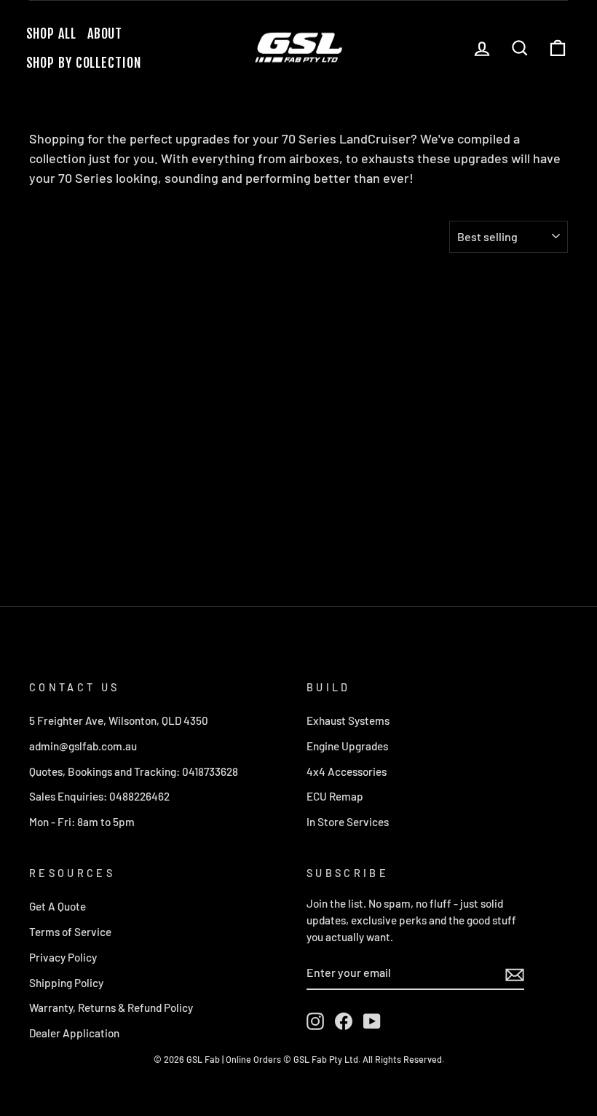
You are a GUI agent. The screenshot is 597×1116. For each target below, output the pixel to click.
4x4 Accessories (347, 771)
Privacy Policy (63, 957)
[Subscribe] (514, 973)
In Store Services (348, 821)
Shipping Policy (66, 982)
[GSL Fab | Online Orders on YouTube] (372, 1021)
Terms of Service (70, 931)
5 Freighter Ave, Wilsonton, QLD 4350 (118, 720)
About (105, 33)
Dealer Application (74, 1033)
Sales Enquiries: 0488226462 (99, 796)
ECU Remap (335, 796)
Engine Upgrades (347, 745)
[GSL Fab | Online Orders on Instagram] (315, 1021)
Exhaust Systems (348, 720)
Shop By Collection (83, 63)
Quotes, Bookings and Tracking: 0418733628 (133, 771)
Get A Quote (57, 906)
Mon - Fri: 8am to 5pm (82, 821)
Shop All (51, 33)
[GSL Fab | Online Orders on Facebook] (343, 1021)
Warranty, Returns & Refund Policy (111, 1007)
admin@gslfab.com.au (83, 745)
